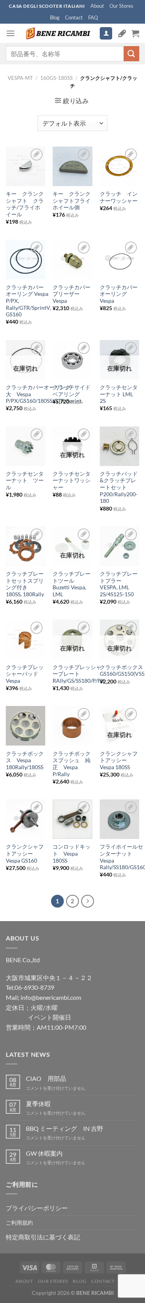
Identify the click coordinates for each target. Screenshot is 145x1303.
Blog (55, 17)
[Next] (87, 901)
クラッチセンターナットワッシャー (71, 480)
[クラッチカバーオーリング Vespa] (119, 259)
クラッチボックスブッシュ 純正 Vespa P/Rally (71, 764)
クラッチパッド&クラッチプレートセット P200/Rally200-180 (119, 487)
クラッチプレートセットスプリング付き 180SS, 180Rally (25, 584)
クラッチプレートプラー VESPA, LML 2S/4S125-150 (119, 584)
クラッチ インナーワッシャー (119, 197)
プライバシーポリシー (37, 1208)
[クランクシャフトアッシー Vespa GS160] (25, 819)
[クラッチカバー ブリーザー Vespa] (72, 259)
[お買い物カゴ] (135, 33)
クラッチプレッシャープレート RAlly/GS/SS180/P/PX (78, 674)
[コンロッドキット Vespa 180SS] (72, 819)
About (97, 6)
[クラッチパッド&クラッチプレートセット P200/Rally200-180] (119, 446)
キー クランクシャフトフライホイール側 (71, 201)
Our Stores (121, 6)
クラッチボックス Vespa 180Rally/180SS (25, 760)
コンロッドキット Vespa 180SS (71, 853)
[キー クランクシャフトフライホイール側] (72, 166)
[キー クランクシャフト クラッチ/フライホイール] (25, 166)
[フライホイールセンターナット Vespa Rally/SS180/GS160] (119, 819)
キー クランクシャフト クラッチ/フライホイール (25, 204)
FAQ (93, 17)
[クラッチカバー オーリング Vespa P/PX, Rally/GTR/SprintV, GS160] (25, 259)
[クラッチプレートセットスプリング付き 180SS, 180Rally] (25, 546)
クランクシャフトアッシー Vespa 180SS (119, 760)
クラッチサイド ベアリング (72, 390)
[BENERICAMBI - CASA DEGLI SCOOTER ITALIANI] (57, 33)
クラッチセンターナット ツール (25, 480)
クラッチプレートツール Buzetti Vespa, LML (71, 584)
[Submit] (131, 53)
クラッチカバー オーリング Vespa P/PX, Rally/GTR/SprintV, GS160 (28, 301)
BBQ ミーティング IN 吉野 (64, 1128)
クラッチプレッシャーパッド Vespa (25, 674)
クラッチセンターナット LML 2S (119, 394)
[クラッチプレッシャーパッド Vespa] (25, 639)
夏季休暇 (38, 1103)
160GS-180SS (56, 78)
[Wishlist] (122, 33)
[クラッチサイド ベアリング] (72, 360)
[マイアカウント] (106, 33)
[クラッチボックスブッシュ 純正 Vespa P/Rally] (72, 726)
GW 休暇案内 (44, 1153)
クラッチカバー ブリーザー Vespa (72, 294)
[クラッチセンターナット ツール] (25, 446)
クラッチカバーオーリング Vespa (119, 294)
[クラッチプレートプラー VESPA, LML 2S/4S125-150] (119, 546)
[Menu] (10, 33)
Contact (74, 17)
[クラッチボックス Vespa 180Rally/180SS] (25, 726)
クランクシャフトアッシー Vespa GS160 (25, 853)
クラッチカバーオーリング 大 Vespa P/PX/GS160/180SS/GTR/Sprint (43, 394)
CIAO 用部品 (46, 1078)
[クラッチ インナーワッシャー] (119, 166)
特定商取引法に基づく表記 (43, 1237)
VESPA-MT (20, 78)
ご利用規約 (19, 1222)
